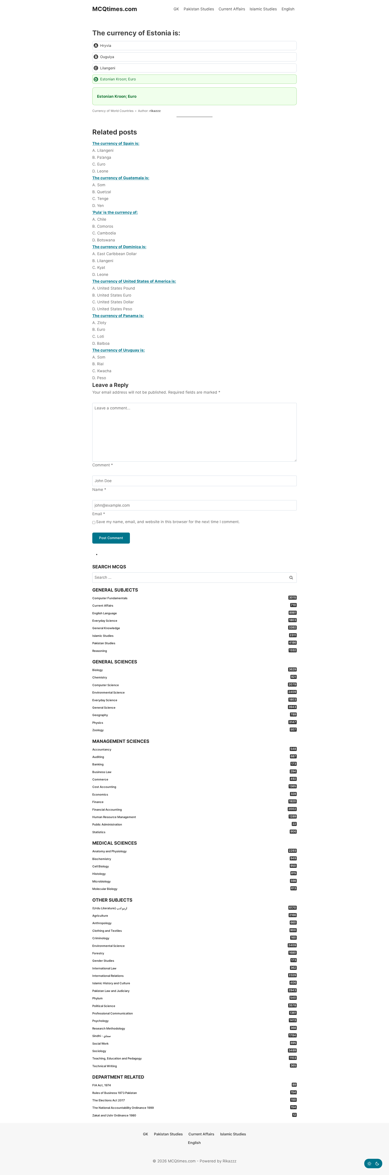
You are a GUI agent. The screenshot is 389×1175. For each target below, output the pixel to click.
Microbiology (194, 881)
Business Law (194, 772)
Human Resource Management (194, 817)
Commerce (194, 779)
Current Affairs (232, 9)
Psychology (194, 1020)
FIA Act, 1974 (194, 1085)
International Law (194, 968)
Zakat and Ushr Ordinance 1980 (194, 1115)
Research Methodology (194, 1028)
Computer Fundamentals (194, 598)
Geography (194, 715)
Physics (194, 722)
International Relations (194, 975)
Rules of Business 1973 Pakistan (194, 1093)
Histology (194, 873)
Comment (102, 465)
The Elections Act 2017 (194, 1100)
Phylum (194, 998)
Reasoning (194, 651)
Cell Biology (194, 866)
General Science (194, 707)
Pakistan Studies (199, 9)
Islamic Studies (263, 9)
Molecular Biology (194, 889)
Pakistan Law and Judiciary (194, 991)
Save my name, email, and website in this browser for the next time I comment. (168, 521)
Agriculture (194, 915)
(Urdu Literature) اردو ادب (194, 908)
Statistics (194, 832)
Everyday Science (194, 620)
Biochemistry (194, 859)
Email (98, 514)
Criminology (194, 938)
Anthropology (194, 923)
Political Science (194, 1006)
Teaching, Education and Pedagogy (194, 1058)
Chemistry (194, 677)
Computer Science (194, 685)
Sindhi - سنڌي (194, 1036)
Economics (194, 794)
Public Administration (194, 824)
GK (176, 9)
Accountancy (194, 749)
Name (99, 489)
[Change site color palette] (373, 1163)
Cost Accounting (194, 787)
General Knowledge (194, 628)
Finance (194, 802)
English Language (194, 613)
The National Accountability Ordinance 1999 (194, 1107)
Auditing (194, 757)
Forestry (194, 953)
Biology (194, 670)
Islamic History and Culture (194, 983)
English (288, 9)
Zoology (194, 730)
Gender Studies (194, 960)
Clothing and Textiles (194, 930)
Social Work (194, 1043)
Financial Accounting (194, 809)
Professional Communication (194, 1013)
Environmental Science (194, 692)
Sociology (194, 1051)
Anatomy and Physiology (194, 851)
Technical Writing (194, 1066)
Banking (194, 764)
